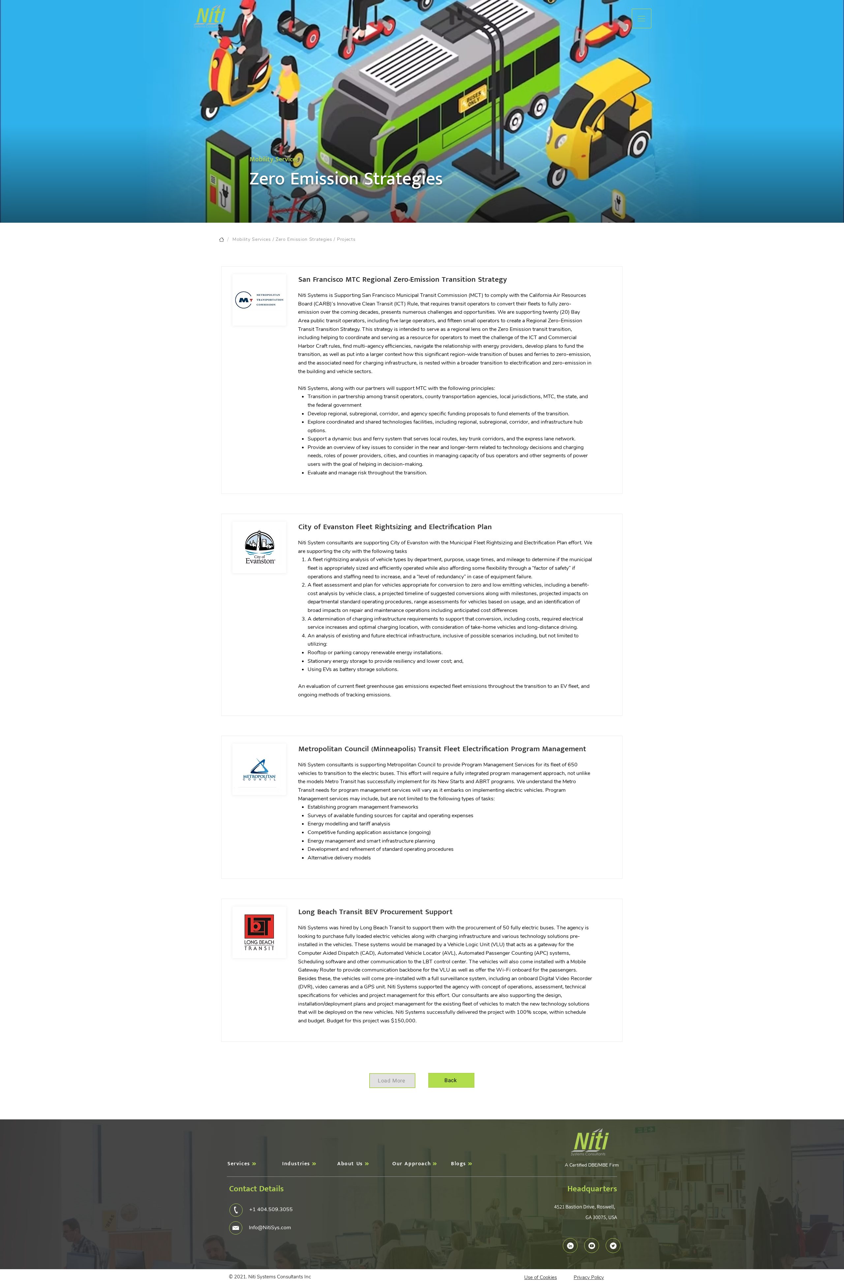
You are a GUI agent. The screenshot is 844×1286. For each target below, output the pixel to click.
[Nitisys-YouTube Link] (591, 1245)
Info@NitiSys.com (270, 1227)
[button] (641, 18)
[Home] (221, 239)
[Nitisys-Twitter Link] (613, 1245)
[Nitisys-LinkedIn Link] (570, 1245)
